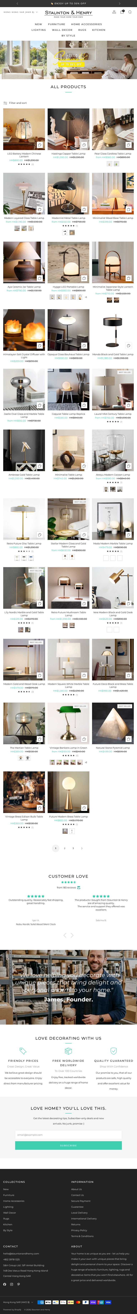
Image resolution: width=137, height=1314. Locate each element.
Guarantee (77, 1206)
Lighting (39, 29)
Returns (75, 1224)
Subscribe (68, 1145)
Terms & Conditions (82, 1236)
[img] (68, 882)
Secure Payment (80, 1201)
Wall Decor (62, 29)
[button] (65, 935)
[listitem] (68, 3)
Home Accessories (86, 24)
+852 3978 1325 (11, 1259)
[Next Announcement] (119, 3)
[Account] (114, 12)
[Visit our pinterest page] (18, 1284)
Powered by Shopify (12, 1309)
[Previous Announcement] (17, 3)
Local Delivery (79, 1212)
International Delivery (84, 1218)
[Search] (130, 12)
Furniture (56, 24)
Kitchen (99, 29)
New (38, 24)
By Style (68, 35)
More (92, 3)
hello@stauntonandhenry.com (21, 1253)
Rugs (82, 29)
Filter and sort (18, 103)
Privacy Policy (79, 1230)
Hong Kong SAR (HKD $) (19, 12)
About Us (76, 1189)
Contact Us (77, 1195)
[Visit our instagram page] (11, 1284)
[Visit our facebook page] (4, 1284)
